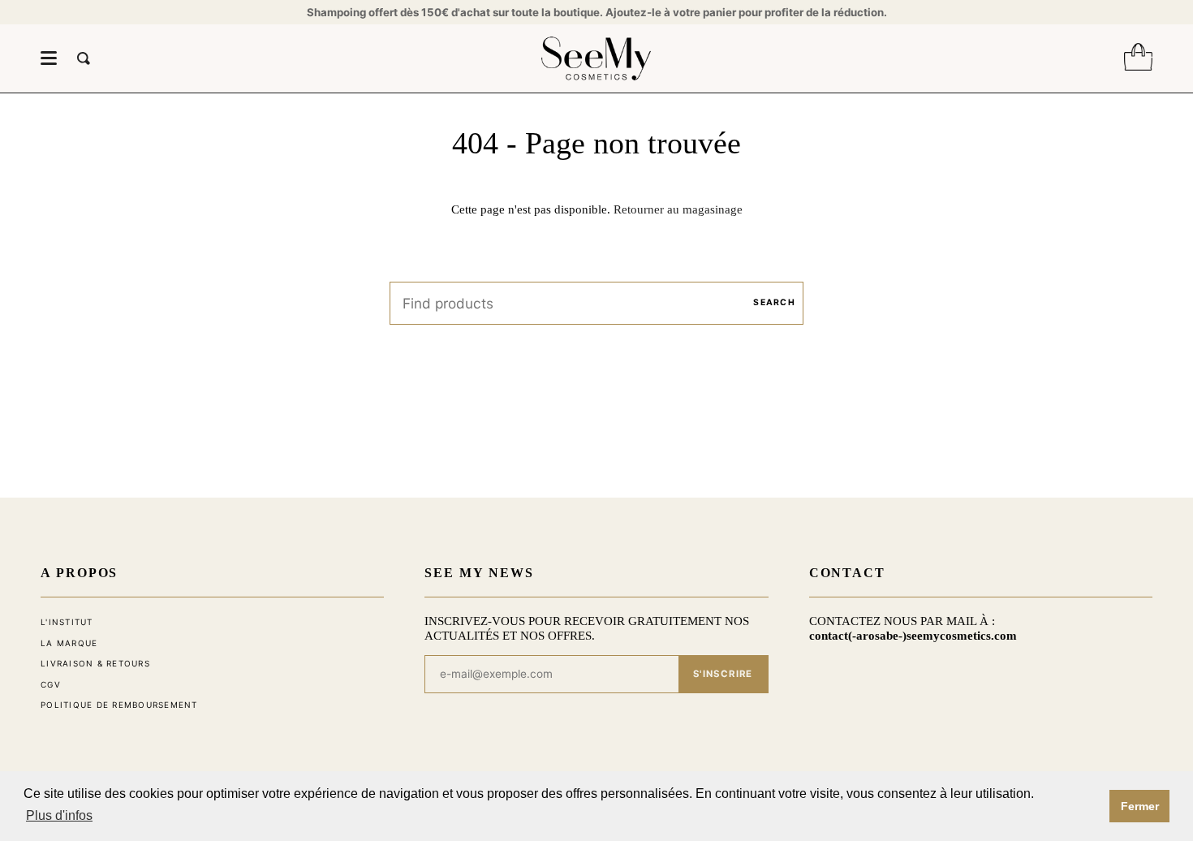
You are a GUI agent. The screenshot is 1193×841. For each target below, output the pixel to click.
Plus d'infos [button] (59, 815)
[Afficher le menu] (48, 58)
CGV (51, 684)
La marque (69, 643)
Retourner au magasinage (678, 209)
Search (774, 302)
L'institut (67, 622)
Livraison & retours (95, 663)
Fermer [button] (1140, 806)
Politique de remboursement (119, 704)
